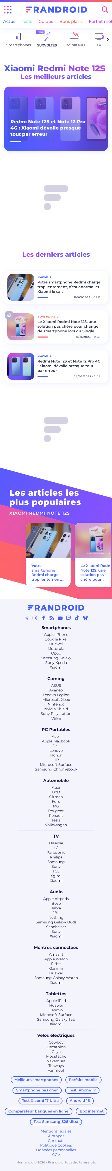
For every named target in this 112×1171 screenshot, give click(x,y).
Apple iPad (56, 1000)
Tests (27, 21)
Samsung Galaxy (56, 658)
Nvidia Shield (56, 709)
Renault (56, 815)
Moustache (56, 1056)
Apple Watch (56, 959)
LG (56, 847)
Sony (56, 866)
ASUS (56, 685)
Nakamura (56, 1061)
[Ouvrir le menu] (8, 9)
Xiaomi (56, 667)
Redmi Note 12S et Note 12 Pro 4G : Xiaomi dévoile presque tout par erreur (47, 128)
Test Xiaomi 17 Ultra (40, 1100)
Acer (56, 736)
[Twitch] (68, 618)
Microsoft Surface (56, 764)
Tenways (56, 1065)
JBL (56, 912)
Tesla (56, 820)
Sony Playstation (56, 713)
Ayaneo (56, 690)
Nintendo (56, 704)
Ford (56, 801)
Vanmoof (56, 1070)
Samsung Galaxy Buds (56, 922)
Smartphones (56, 627)
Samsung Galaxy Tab (56, 1019)
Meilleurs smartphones (36, 1079)
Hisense (56, 843)
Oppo (56, 653)
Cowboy (56, 1042)
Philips (56, 857)
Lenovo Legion (56, 695)
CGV (56, 1154)
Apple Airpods (56, 898)
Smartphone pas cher (37, 1090)
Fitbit (56, 963)
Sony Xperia (56, 662)
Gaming (56, 678)
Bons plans (71, 21)
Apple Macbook (56, 741)
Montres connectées (56, 947)
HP (56, 760)
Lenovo (56, 750)
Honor (56, 755)
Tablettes (56, 993)
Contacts (56, 1140)
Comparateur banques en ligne (38, 1111)
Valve (56, 718)
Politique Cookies (56, 1145)
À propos (56, 1136)
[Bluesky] (85, 618)
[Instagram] (35, 618)
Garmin (56, 968)
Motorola (56, 648)
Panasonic (56, 852)
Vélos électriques (56, 1035)
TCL (56, 871)
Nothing (56, 917)
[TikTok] (77, 618)
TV (56, 836)
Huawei (56, 644)
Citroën (56, 796)
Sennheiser (56, 926)
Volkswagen (56, 825)
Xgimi (56, 876)
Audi (56, 787)
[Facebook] (43, 618)
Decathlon (56, 1047)
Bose (56, 903)
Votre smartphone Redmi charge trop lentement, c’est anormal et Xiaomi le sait (69, 287)
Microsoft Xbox (56, 699)
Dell (56, 745)
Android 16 (80, 1100)
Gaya (56, 1051)
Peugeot (56, 810)
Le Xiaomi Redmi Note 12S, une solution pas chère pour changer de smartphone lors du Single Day (69, 326)
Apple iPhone (56, 634)
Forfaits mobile (83, 1079)
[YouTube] (60, 618)
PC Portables (56, 729)
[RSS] (52, 618)
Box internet (92, 1111)
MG (56, 806)
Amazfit (56, 954)
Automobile (56, 780)
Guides (46, 21)
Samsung (56, 861)
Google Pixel (56, 639)
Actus (9, 21)
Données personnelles (56, 1150)
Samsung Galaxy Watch (56, 977)
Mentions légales (56, 1131)
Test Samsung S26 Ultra (56, 1121)
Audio (56, 891)
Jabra (56, 908)
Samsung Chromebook (56, 769)
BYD (56, 792)
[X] (26, 618)
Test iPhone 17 (82, 1090)
